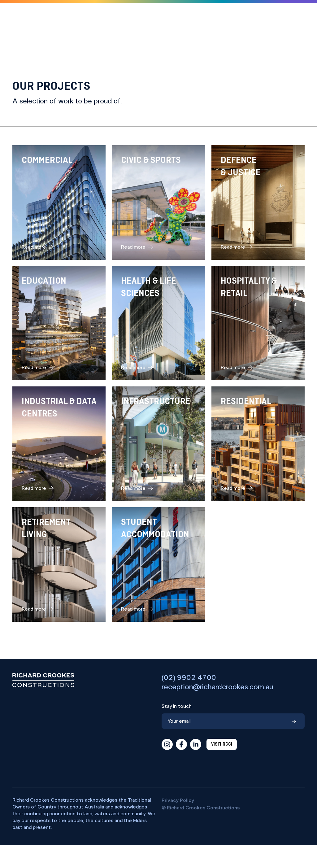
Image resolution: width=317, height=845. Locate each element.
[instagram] (167, 744)
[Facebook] (181, 744)
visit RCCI (221, 744)
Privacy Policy (178, 800)
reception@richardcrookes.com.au (217, 687)
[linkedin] (195, 744)
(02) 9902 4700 (189, 678)
